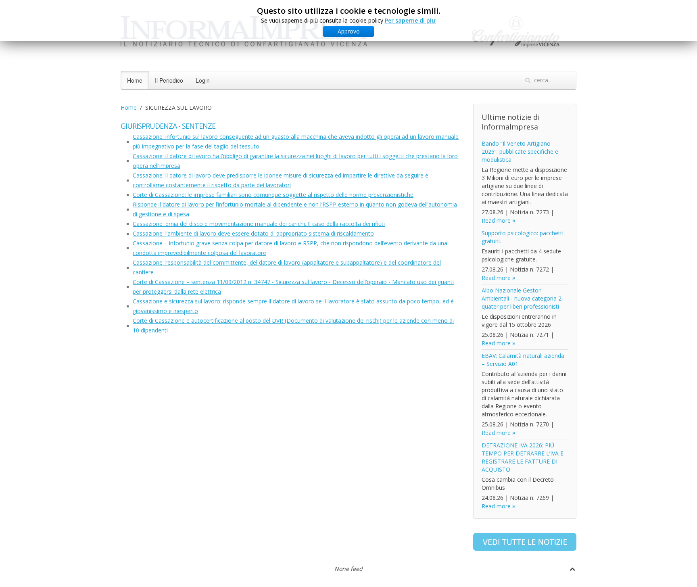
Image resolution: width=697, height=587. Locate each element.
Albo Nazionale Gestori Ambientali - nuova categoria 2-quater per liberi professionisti (522, 298)
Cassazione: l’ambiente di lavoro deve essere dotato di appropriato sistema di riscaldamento (253, 233)
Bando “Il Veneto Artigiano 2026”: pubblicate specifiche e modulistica (520, 151)
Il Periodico (169, 80)
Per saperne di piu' (410, 20)
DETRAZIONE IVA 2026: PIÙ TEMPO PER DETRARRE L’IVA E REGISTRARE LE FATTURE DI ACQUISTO (522, 457)
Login (203, 80)
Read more (496, 220)
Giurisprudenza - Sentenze (168, 126)
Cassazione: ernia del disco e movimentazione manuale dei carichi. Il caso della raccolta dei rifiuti (259, 224)
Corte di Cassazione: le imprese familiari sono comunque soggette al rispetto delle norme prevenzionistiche (273, 194)
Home (134, 80)
